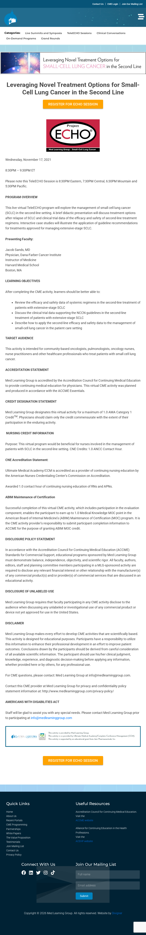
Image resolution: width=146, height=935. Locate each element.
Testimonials (13, 841)
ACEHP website (84, 841)
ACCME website (84, 820)
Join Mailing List (15, 846)
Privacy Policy (14, 854)
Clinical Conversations (111, 33)
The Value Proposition (18, 837)
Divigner (117, 913)
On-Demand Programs (21, 38)
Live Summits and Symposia (43, 33)
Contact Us (12, 850)
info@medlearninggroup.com (51, 718)
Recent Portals (14, 820)
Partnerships (13, 829)
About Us (11, 816)
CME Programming (16, 824)
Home (9, 811)
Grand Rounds (50, 38)
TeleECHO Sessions (79, 33)
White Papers (13, 833)
